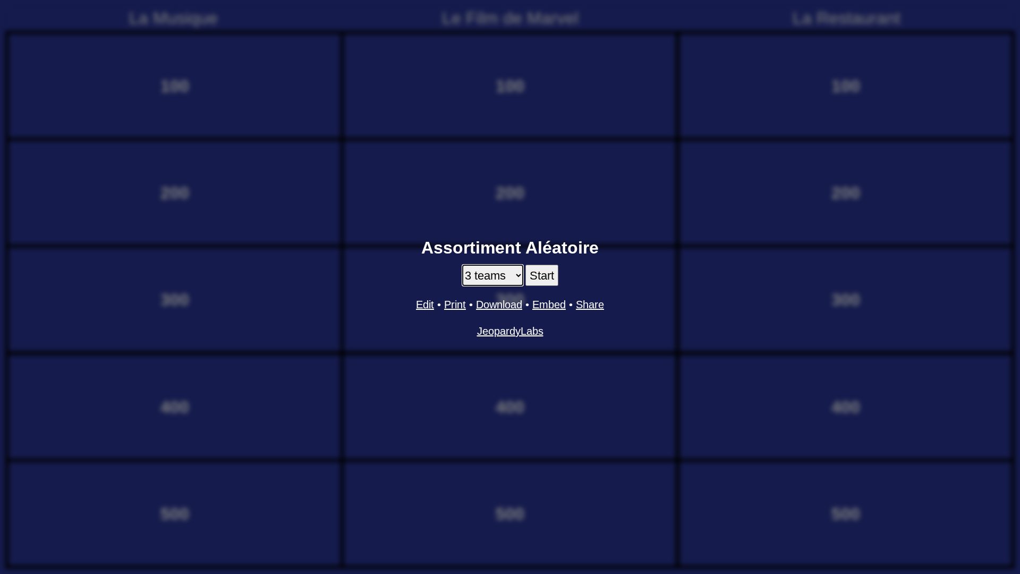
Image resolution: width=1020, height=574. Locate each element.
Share (590, 304)
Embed (549, 304)
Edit (425, 304)
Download (499, 304)
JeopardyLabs (510, 331)
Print (455, 304)
